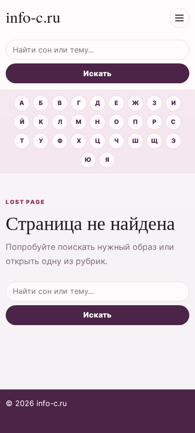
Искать (97, 73)
